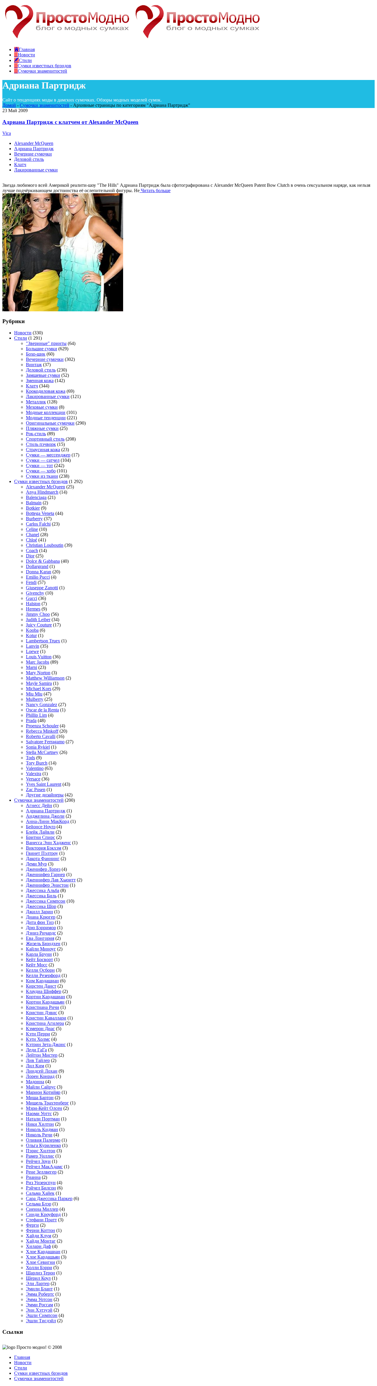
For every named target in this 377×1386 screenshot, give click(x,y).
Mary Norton (38, 672)
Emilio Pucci (38, 577)
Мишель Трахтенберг (47, 1102)
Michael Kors (38, 688)
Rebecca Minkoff (42, 731)
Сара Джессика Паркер (49, 1198)
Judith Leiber (38, 619)
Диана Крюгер (40, 916)
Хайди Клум (38, 1235)
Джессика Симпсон (45, 901)
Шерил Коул (38, 1278)
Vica (6, 133)
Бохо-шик (35, 353)
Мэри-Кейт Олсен (44, 1108)
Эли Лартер (37, 1283)
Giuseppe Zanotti (42, 587)
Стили (20, 338)
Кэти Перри (38, 1033)
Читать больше (155, 190)
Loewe (32, 651)
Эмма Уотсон (39, 1299)
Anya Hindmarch (42, 492)
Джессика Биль (41, 895)
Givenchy (35, 592)
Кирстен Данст (41, 986)
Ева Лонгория (40, 938)
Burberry (34, 518)
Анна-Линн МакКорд (47, 821)
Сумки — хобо (41, 470)
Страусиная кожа (43, 449)
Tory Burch (36, 762)
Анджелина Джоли (45, 816)
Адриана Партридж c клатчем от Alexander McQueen (70, 122)
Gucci (31, 598)
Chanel (32, 534)
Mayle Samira (39, 683)
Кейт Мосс (36, 964)
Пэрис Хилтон (40, 1150)
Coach (32, 550)
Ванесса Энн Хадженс (48, 842)
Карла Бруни (39, 954)
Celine (32, 529)
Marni (31, 667)
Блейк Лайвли (40, 831)
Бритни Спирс (40, 837)
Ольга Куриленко (43, 1145)
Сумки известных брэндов (41, 481)
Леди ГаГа (36, 1049)
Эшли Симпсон (41, 1315)
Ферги (32, 1225)
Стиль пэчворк (41, 444)
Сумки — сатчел (42, 460)
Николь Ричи (39, 1134)
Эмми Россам (39, 1304)
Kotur (31, 635)
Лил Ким (35, 1065)
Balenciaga (36, 497)
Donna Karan (38, 571)
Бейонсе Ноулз (40, 826)
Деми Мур (36, 863)
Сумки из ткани (42, 476)
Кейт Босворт (39, 959)
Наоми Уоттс (39, 1113)
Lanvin (32, 646)
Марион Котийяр (43, 1092)
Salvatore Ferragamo (45, 741)
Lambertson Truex (43, 640)
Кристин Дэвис (41, 1012)
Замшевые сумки (43, 375)
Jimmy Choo (38, 614)
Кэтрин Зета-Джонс (46, 1044)
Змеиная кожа (40, 380)
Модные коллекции (45, 412)
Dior (30, 555)
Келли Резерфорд (43, 975)
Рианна (33, 1177)
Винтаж (34, 364)
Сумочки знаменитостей (44, 105)
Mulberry (34, 699)
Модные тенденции (46, 417)
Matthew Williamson (45, 677)
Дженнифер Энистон (47, 885)
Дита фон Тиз (40, 922)
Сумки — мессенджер (48, 454)
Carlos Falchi (38, 523)
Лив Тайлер (38, 1060)
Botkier (33, 507)
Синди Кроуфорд (43, 1214)
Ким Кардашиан (42, 980)
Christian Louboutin (44, 545)
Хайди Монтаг (41, 1240)
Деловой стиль (29, 159)
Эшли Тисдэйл (41, 1320)
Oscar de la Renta (42, 709)
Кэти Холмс (38, 1039)
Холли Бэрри (39, 1267)
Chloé (31, 539)
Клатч (20, 164)
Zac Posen (35, 789)
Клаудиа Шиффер (43, 991)
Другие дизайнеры (45, 794)
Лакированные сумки (36, 169)
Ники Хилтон (40, 1124)
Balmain (34, 502)
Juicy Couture (39, 624)
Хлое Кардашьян (43, 1256)
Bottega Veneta (40, 513)
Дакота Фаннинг (42, 858)
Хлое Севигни (40, 1262)
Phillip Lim (36, 715)
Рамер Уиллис (40, 1155)
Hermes (33, 608)
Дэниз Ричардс (41, 932)
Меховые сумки (42, 407)
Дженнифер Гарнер (45, 874)
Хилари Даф (38, 1246)
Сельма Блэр (38, 1203)
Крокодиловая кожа (45, 391)
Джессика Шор (41, 906)
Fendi (31, 582)
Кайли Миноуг (41, 948)
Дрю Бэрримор (41, 927)
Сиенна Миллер (42, 1209)
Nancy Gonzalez (41, 704)
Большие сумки (41, 348)
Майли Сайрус (41, 1086)
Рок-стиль (36, 433)
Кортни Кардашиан (45, 996)
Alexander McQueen (33, 143)
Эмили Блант (39, 1288)
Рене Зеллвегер (41, 1171)
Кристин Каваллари (46, 1017)
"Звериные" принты (46, 343)
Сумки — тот (39, 465)
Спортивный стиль (45, 438)
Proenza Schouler (42, 725)
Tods (30, 757)
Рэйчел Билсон (41, 1187)
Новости (23, 332)
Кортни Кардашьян (45, 1001)
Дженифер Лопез (43, 869)
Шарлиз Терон (40, 1272)
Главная (22, 1357)
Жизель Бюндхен (43, 943)
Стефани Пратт (41, 1219)
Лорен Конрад (40, 1076)
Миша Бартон (40, 1097)
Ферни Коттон (40, 1230)
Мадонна (35, 1081)
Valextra (33, 773)
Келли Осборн (40, 970)
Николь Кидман (42, 1129)
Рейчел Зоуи (38, 1161)
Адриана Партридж (34, 148)
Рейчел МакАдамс (44, 1166)
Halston (33, 603)
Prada (31, 720)
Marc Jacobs (37, 662)
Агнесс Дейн (39, 805)
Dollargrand (37, 566)
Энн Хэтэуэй (39, 1310)
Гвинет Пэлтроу (42, 853)
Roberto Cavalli (40, 736)
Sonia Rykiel (38, 747)
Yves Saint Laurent (43, 784)
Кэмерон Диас (40, 1028)
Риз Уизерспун (41, 1182)
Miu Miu (34, 693)
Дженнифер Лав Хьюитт (51, 879)
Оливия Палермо (43, 1140)
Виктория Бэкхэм (43, 847)
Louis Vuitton (39, 656)
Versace (33, 778)
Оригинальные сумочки (50, 423)
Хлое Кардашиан (43, 1251)
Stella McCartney (42, 752)
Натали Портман (43, 1118)
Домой (9, 105)
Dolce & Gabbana (43, 561)
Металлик (36, 401)
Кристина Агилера (45, 1023)
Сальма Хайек (40, 1193)
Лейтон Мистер (41, 1055)
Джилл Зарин (39, 911)
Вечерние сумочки (33, 153)
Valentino (35, 768)
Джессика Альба (42, 890)
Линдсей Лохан (41, 1071)
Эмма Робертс (40, 1294)
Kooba (32, 630)
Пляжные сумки (42, 428)
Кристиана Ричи (42, 1007)
